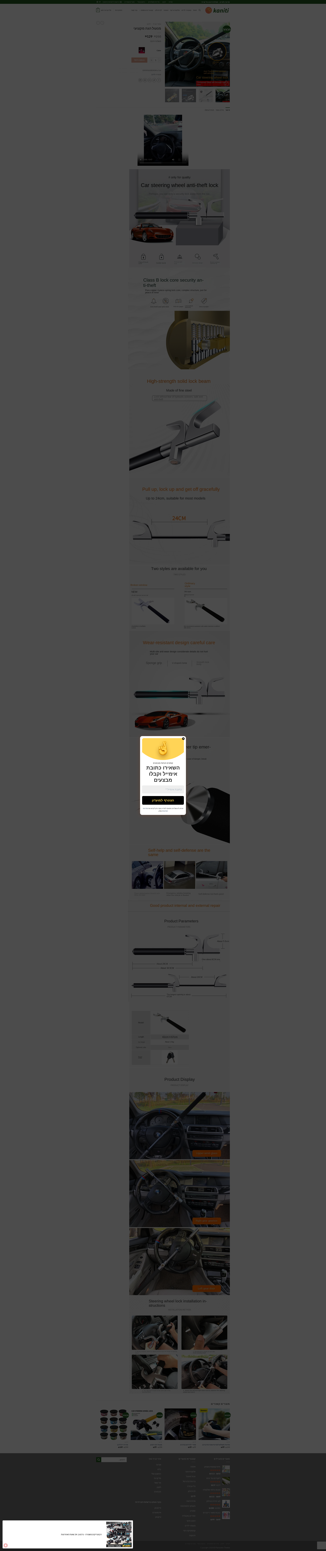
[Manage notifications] (6, 1545)
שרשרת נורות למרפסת (117, 1545)
